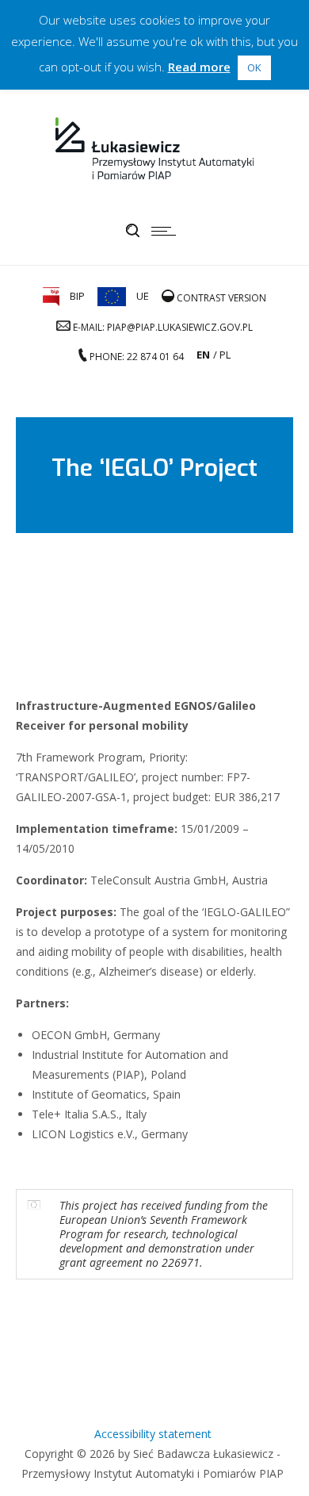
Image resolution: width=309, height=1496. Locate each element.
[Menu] (167, 231)
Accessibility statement (153, 1433)
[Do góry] (275, 1462)
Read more (199, 67)
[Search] (132, 231)
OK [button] (254, 67)
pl (225, 354)
